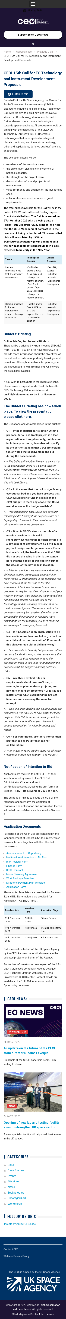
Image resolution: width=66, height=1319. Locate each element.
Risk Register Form (17, 861)
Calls (11, 1165)
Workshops (15, 1203)
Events (12, 1176)
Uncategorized (18, 1031)
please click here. (18, 417)
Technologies (16, 1192)
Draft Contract (14, 870)
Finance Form (14, 865)
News (12, 1106)
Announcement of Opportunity (24, 853)
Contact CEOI (11, 1249)
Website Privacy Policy (16, 1256)
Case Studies (16, 1170)
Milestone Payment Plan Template (26, 882)
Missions (13, 1181)
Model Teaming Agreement (21, 874)
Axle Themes (46, 1314)
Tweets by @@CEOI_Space (20, 1224)
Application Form (16, 887)
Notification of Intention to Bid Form (27, 857)
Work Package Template (20, 878)
